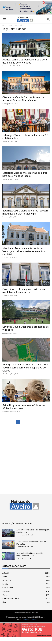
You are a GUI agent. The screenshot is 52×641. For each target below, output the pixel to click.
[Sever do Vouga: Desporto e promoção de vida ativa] (26, 312)
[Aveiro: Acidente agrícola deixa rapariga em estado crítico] (8, 533)
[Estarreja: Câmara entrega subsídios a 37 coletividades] (26, 120)
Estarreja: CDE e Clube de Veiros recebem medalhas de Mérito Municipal (25, 212)
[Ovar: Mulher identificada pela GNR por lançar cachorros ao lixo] (8, 556)
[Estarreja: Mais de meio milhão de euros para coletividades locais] (26, 158)
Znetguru (34, 619)
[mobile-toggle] (4, 19)
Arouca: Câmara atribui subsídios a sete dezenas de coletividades (24, 61)
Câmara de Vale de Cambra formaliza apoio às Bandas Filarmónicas (23, 99)
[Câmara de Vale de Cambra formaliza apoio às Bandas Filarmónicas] (26, 82)
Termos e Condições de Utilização (26, 613)
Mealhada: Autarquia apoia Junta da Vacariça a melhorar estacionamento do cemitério (24, 251)
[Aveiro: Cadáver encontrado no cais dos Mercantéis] (8, 544)
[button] (48, 19)
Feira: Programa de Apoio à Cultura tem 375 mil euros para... (24, 407)
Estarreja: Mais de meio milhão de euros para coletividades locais (24, 174)
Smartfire (26, 619)
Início (4, 25)
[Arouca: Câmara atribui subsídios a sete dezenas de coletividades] (26, 45)
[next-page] (33, 422)
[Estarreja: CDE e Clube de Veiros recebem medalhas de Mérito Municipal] (26, 196)
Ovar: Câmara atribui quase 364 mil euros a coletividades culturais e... (25, 291)
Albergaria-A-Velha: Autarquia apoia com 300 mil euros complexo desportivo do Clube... (25, 367)
